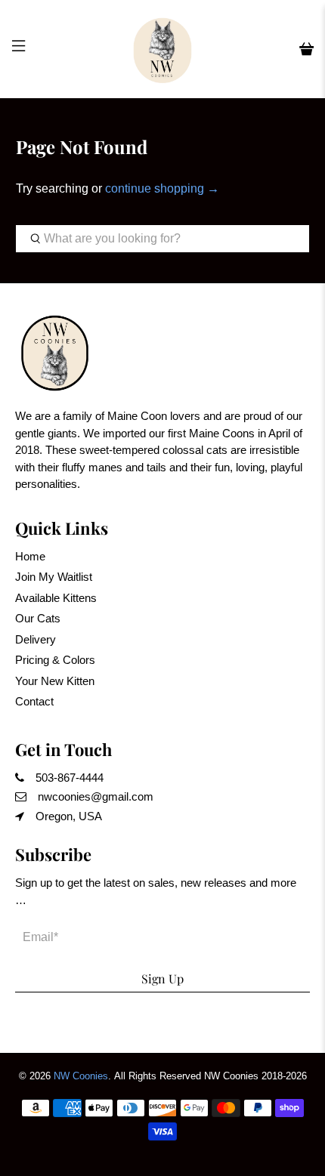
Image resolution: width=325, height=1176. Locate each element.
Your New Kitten (54, 680)
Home (30, 556)
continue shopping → (162, 188)
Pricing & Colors (55, 659)
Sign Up (162, 978)
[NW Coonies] (163, 49)
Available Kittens (56, 597)
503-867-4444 (70, 777)
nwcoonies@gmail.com (95, 796)
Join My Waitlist (53, 576)
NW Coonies (81, 1076)
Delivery (35, 639)
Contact (34, 701)
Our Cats (37, 618)
